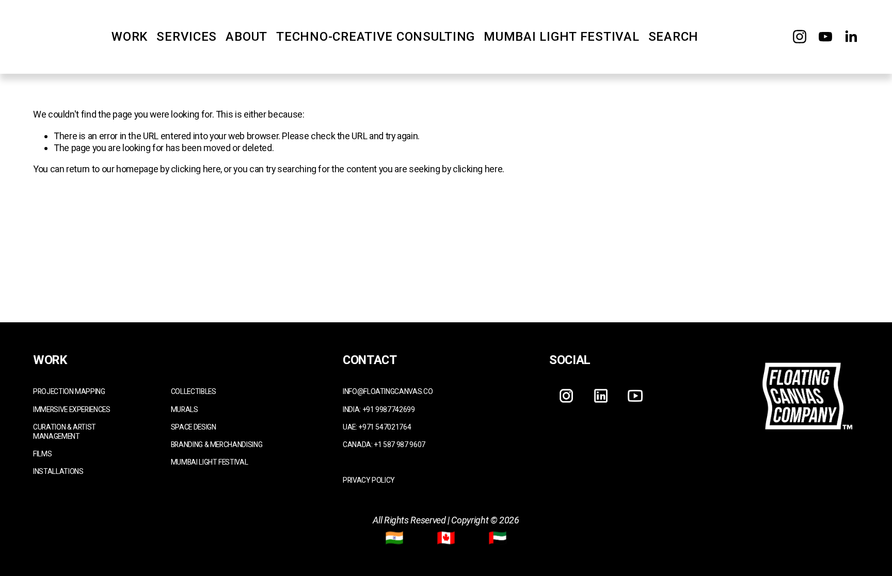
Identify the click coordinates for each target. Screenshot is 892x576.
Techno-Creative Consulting (375, 36)
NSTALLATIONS (59, 471)
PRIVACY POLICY (369, 480)
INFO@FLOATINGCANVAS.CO (388, 391)
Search (673, 36)
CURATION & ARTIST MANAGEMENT (64, 431)
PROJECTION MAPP (64, 391)
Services (186, 36)
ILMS (44, 454)
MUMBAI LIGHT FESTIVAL (209, 462)
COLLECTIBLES (193, 391)
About (246, 36)
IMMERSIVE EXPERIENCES (71, 409)
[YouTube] (825, 36)
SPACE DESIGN (193, 427)
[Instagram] (799, 36)
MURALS (184, 409)
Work (130, 36)
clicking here (195, 168)
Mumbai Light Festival (561, 36)
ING (100, 391)
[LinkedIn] (850, 36)
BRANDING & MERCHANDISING (216, 444)
